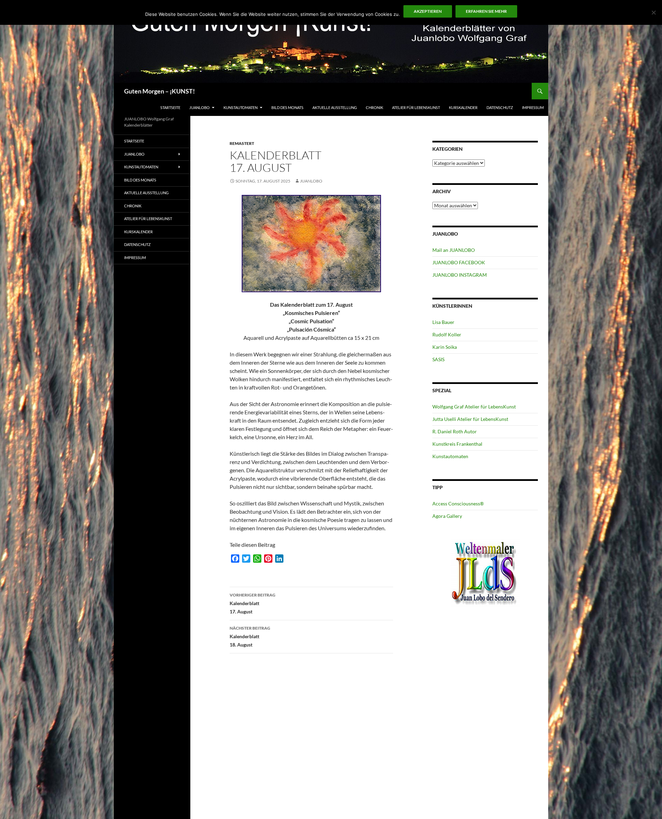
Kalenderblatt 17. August (252, 603)
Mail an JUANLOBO (453, 250)
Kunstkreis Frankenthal (457, 444)
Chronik (374, 107)
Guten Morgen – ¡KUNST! (159, 91)
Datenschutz (500, 107)
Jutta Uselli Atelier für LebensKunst (470, 419)
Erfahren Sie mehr (486, 11)
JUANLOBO (199, 107)
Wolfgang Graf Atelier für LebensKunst (474, 407)
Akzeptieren (428, 11)
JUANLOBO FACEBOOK (458, 262)
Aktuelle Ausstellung (334, 107)
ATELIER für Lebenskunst (416, 107)
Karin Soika (444, 347)
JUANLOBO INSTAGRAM (459, 275)
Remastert (242, 143)
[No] (653, 12)
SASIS (438, 359)
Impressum (533, 107)
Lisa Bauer (443, 322)
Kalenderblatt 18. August (250, 636)
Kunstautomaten (240, 107)
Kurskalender (463, 107)
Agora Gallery (447, 516)
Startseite (170, 107)
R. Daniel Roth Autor (454, 431)
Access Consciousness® (458, 503)
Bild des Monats (287, 107)
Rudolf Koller (446, 334)
